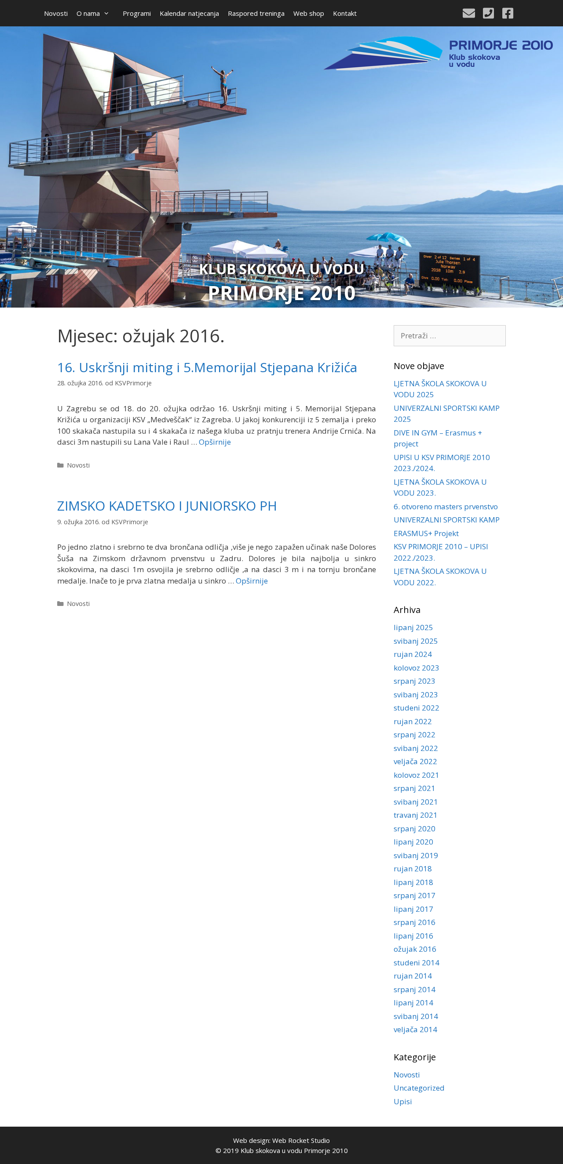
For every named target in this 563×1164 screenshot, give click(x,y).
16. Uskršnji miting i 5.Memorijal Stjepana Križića (207, 367)
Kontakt (345, 13)
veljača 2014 (415, 1029)
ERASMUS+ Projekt (426, 533)
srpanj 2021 (414, 788)
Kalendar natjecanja (189, 13)
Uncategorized (419, 1088)
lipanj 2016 (413, 936)
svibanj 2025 (416, 641)
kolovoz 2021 (416, 775)
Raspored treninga (256, 13)
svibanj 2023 (416, 694)
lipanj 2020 (413, 842)
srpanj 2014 (414, 989)
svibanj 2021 (416, 802)
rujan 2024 (413, 654)
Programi (137, 13)
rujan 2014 (413, 976)
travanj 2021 (416, 815)
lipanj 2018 (413, 882)
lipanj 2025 (413, 627)
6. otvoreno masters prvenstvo (446, 506)
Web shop (308, 13)
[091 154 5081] (488, 13)
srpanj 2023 (414, 681)
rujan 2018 (413, 868)
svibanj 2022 (416, 748)
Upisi (403, 1101)
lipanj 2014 (413, 1002)
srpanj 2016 (414, 922)
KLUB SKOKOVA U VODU (281, 268)
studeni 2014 (416, 962)
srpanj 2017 (414, 895)
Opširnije (215, 442)
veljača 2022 (415, 761)
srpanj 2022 (414, 734)
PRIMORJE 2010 (281, 292)
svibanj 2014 (416, 1016)
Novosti (56, 13)
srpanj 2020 (414, 828)
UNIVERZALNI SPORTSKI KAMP (447, 520)
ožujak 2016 (415, 949)
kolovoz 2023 (416, 668)
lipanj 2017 (413, 909)
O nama (88, 13)
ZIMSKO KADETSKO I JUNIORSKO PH (167, 506)
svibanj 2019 (416, 855)
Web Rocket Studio (301, 1140)
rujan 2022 (413, 721)
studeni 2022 (416, 708)
